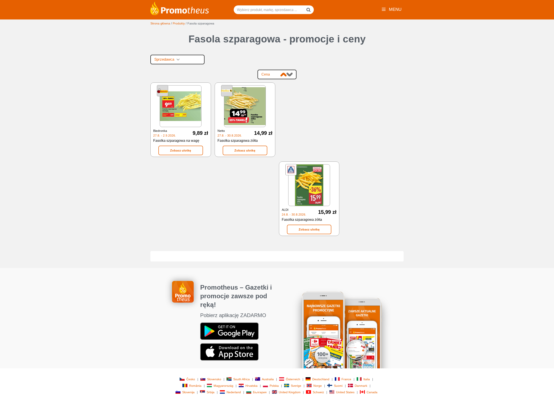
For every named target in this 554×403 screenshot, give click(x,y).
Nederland (234, 392)
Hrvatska (251, 385)
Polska (274, 385)
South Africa (241, 379)
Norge (317, 385)
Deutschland (320, 379)
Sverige (296, 385)
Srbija (210, 392)
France (346, 379)
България (260, 392)
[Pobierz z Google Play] (229, 330)
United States (345, 392)
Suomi (338, 385)
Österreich (293, 379)
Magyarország (223, 385)
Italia (366, 379)
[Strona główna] (179, 8)
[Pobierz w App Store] (229, 351)
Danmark (361, 385)
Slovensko (214, 379)
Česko (190, 379)
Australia (268, 379)
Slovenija (188, 392)
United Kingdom (290, 392)
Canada (372, 392)
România (195, 385)
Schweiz (318, 392)
